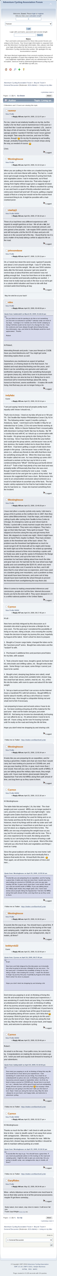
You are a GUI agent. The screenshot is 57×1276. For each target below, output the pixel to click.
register (40, 13)
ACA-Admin (32, 85)
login (34, 13)
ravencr (12, 110)
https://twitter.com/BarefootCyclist (33, 740)
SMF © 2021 (28, 1266)
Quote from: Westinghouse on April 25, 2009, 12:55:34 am (25, 873)
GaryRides (13, 1180)
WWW (16, 213)
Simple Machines (39, 1266)
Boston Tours (22, 1212)
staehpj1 (12, 210)
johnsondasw (15, 250)
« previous (45, 92)
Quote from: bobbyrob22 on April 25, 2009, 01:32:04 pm (24, 1065)
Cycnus (12, 606)
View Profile (9, 114)
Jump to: (50, 1235)
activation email (35, 16)
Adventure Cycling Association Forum (23, 2)
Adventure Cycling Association (38, 1264)
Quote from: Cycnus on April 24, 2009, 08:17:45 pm (23, 957)
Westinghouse (15, 159)
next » (51, 92)
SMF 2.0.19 (18, 1266)
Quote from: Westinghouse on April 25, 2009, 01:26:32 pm (25, 1149)
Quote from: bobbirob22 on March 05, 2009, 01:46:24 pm (25, 314)
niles (10, 302)
